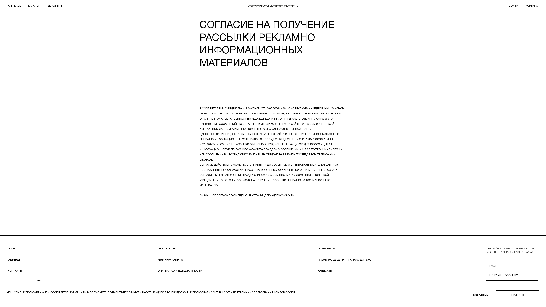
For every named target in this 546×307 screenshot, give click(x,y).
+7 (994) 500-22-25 (328, 260)
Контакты (15, 271)
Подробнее (480, 295)
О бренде (14, 6)
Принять (517, 295)
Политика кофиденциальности (179, 271)
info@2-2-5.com (268, 175)
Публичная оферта (169, 260)
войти (513, 6)
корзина (532, 6)
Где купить (54, 6)
